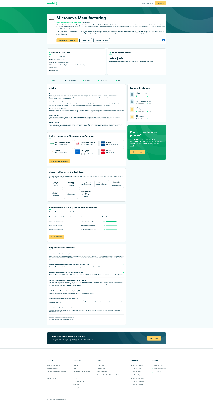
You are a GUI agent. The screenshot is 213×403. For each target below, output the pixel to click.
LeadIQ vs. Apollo (136, 368)
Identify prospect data (53, 365)
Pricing (75, 365)
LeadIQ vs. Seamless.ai (138, 378)
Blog (74, 368)
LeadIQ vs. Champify (137, 384)
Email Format (86, 40)
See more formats (56, 236)
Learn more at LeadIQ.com (145, 3)
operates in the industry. (71, 292)
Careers (75, 378)
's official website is (76, 266)
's (86, 273)
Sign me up (137, 152)
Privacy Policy (101, 365)
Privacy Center (77, 388)
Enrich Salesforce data (53, 375)
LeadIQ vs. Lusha (136, 371)
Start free (161, 3)
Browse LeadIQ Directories (81, 371)
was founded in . (61, 318)
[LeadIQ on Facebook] (161, 399)
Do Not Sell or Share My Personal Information (110, 375)
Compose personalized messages (56, 371)
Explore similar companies (59, 161)
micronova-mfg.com (78, 267)
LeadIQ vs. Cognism (137, 375)
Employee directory (102, 40)
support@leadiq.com (160, 368)
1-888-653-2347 (159, 365)
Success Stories (51, 378)
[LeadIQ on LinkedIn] (164, 399)
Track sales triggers (52, 368)
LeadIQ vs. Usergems (137, 381)
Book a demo (154, 338)
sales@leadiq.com (159, 371)
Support (75, 375)
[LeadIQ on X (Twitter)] (162, 399)
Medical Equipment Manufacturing (80, 293)
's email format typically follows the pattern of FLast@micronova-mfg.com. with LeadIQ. (85, 309)
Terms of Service (102, 371)
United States (77, 22)
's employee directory (61, 285)
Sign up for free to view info (67, 40)
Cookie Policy (101, 368)
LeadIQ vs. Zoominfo (137, 365)
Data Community (78, 381)
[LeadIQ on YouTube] (165, 399)
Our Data (76, 384)
